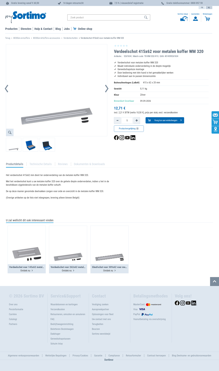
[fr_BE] (202, 7)
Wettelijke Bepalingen (55, 355)
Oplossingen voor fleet (103, 314)
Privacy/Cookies (80, 355)
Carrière (13, 314)
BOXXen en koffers (21, 38)
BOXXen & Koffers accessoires (46, 38)
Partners (13, 324)
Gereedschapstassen (60, 338)
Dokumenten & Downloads (89, 164)
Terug (7, 38)
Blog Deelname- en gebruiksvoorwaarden (191, 355)
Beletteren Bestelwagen (62, 329)
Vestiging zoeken (100, 304)
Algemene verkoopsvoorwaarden (23, 355)
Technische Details (40, 164)
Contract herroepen (156, 355)
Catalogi (13, 319)
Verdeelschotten (70, 38)
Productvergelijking (127, 128)
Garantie (98, 355)
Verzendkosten (58, 309)
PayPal (136, 314)
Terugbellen (97, 324)
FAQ (52, 319)
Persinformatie (16, 309)
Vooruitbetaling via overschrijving (149, 319)
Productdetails (14, 165)
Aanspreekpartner (100, 309)
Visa (135, 309)
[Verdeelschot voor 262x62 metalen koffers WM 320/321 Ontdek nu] (68, 237)
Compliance (114, 355)
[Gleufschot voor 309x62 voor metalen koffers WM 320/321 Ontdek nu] (109, 237)
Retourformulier (133, 355)
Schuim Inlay (57, 343)
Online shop (85, 29)
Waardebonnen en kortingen (64, 304)
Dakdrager (55, 333)
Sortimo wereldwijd (101, 333)
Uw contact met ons (101, 319)
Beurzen (96, 329)
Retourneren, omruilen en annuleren (68, 314)
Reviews (63, 164)
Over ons (13, 304)
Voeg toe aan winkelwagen (165, 120)
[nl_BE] (209, 7)
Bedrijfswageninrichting (62, 324)
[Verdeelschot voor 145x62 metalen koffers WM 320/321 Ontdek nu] (27, 237)
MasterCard (139, 304)
